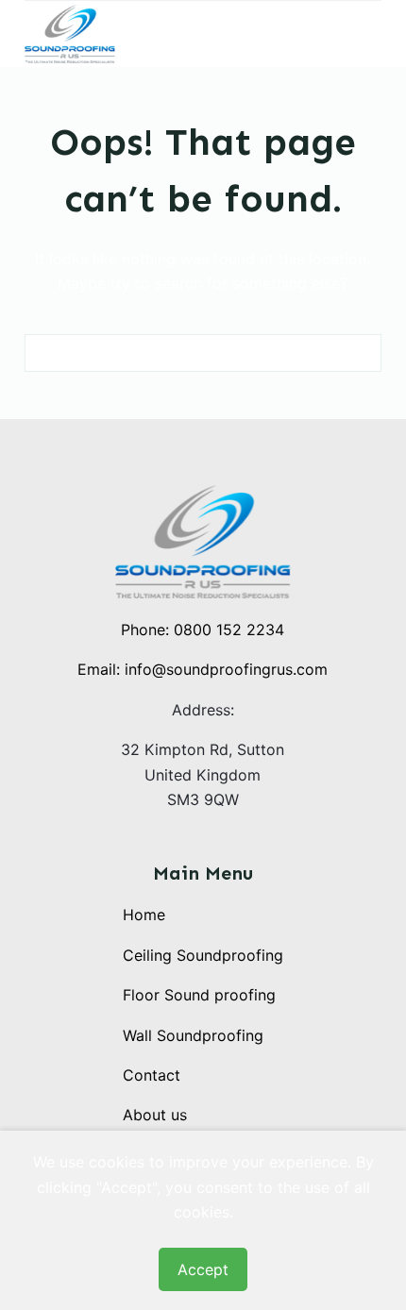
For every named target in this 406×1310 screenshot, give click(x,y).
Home (144, 914)
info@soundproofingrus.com (226, 669)
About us (155, 1114)
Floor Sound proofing (199, 994)
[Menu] (372, 33)
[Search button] (362, 353)
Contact (151, 1075)
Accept (203, 1269)
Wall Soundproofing (193, 1035)
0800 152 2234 (229, 629)
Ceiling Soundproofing (203, 955)
